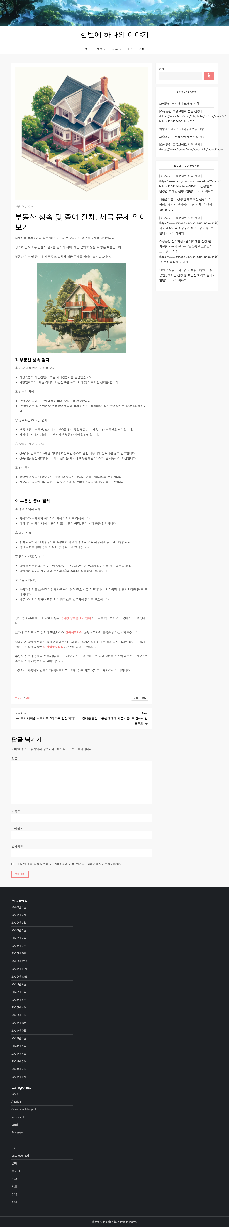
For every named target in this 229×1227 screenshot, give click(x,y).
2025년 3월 (18, 1015)
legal (14, 1125)
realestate (17, 1132)
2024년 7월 (18, 1030)
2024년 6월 (18, 1038)
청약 (14, 1194)
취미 (14, 1202)
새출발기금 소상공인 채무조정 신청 (182, 137)
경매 (28, 698)
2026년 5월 (18, 930)
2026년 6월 (18, 923)
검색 (162, 69)
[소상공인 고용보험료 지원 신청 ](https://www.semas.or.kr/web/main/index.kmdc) (191, 147)
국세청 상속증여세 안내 (75, 618)
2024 (14, 1094)
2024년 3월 (18, 1061)
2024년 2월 (18, 1069)
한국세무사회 (73, 632)
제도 (115, 49)
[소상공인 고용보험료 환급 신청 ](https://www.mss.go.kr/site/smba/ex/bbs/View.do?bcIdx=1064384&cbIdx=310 (193, 116)
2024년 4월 (18, 1054)
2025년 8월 (18, 992)
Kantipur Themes (127, 1222)
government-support (23, 1109)
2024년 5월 (18, 1046)
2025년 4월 (18, 1007)
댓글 (15, 758)
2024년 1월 (18, 1077)
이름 (15, 811)
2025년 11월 (19, 969)
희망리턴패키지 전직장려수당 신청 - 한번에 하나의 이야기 (185, 204)
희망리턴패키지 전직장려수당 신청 (181, 129)
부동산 (98, 49)
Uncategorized (20, 1155)
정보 (14, 1179)
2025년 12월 (19, 961)
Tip (130, 49)
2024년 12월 (19, 1023)
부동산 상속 (140, 698)
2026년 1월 (18, 953)
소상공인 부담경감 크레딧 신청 (179, 104)
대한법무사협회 (53, 647)
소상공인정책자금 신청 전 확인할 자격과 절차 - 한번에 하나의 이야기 (186, 275)
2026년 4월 (18, 938)
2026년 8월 (18, 907)
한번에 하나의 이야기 (114, 34)
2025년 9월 (18, 984)
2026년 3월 (18, 946)
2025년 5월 (18, 1000)
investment (17, 1117)
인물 (141, 49)
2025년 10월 (19, 976)
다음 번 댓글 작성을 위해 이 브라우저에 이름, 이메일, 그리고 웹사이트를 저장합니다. (71, 864)
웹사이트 (17, 846)
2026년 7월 (18, 915)
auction (16, 1101)
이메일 (17, 829)
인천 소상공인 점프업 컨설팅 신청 (181, 270)
